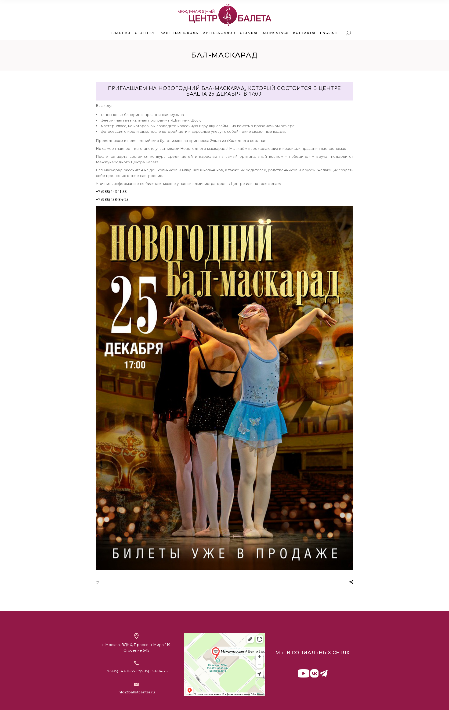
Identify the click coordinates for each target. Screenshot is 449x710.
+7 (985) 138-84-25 (112, 199)
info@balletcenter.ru (136, 692)
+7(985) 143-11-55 (120, 671)
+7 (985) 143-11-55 (111, 191)
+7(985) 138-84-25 (152, 671)
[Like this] (97, 582)
